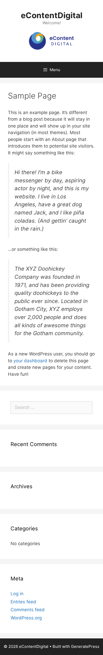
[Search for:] (51, 407)
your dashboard (30, 360)
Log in (17, 593)
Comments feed (28, 609)
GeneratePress (85, 646)
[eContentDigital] (51, 40)
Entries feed (23, 601)
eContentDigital (51, 15)
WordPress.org (26, 617)
